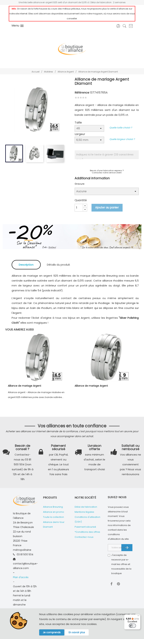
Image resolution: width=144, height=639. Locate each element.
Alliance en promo (53, 512)
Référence (82, 93)
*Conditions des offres (87, 532)
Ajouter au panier (107, 207)
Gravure (79, 184)
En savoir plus (77, 632)
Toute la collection (53, 517)
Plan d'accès (20, 577)
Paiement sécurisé (85, 526)
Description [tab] (26, 264)
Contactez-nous (84, 537)
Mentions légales (84, 512)
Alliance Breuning (53, 506)
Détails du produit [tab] (58, 264)
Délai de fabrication (86, 506)
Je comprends (52, 632)
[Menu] (138, 616)
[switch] (132, 626)
